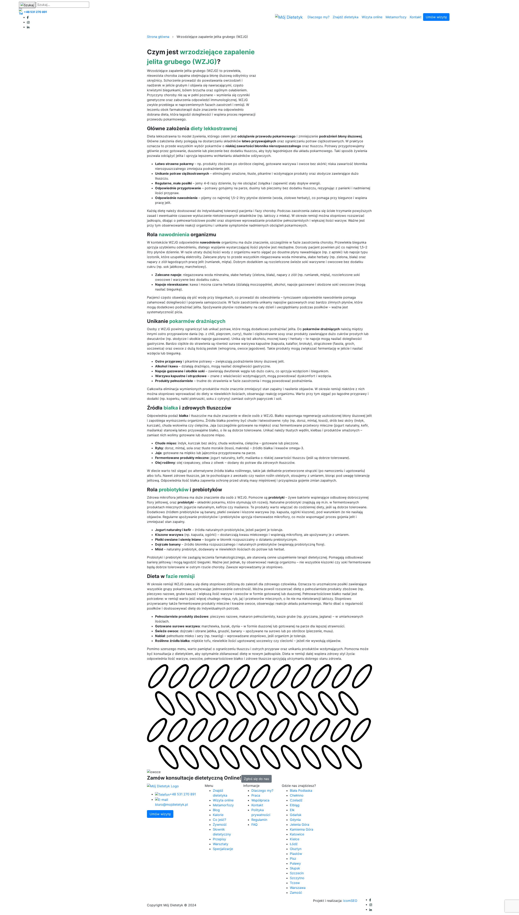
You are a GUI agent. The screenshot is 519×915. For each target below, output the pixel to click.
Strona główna (158, 37)
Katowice (297, 834)
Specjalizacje (223, 849)
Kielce (294, 839)
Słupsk (295, 868)
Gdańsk (295, 815)
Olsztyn (295, 849)
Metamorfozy (396, 17)
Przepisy (219, 839)
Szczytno (297, 878)
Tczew (295, 883)
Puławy (295, 863)
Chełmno (296, 795)
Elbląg (294, 805)
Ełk (292, 810)
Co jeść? (219, 820)
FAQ (254, 824)
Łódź (294, 844)
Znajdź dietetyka (345, 17)
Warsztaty (220, 844)
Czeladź (296, 800)
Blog (216, 810)
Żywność (220, 824)
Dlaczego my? (318, 17)
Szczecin (297, 873)
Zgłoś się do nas (256, 779)
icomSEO (350, 901)
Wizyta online (372, 17)
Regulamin (259, 820)
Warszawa (298, 888)
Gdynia (295, 820)
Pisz (293, 858)
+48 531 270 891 (35, 12)
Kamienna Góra (301, 829)
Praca (255, 795)
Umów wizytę (436, 17)
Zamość (296, 893)
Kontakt (415, 17)
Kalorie (218, 815)
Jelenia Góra (299, 824)
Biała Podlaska (301, 790)
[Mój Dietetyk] (289, 17)
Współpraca (260, 800)
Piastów (296, 854)
